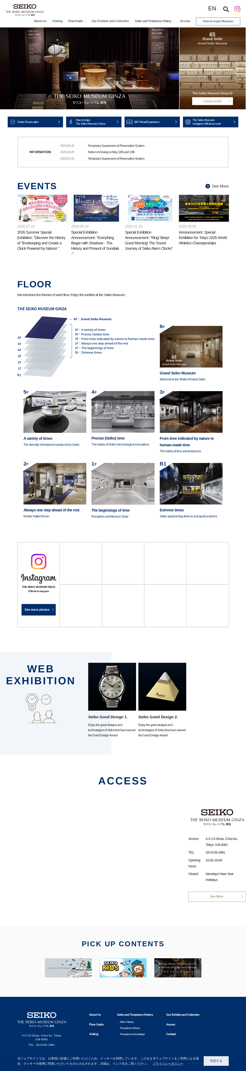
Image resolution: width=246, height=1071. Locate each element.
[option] (89, 68)
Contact (171, 1034)
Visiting (57, 21)
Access (185, 21)
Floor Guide (96, 1024)
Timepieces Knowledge (132, 1034)
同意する (216, 1061)
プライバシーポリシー (168, 1063)
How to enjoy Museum (218, 21)
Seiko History (127, 1021)
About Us (40, 21)
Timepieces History (130, 1028)
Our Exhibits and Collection (110, 21)
